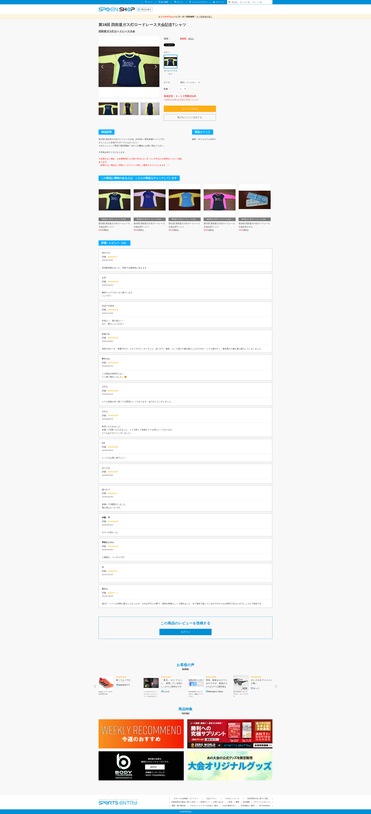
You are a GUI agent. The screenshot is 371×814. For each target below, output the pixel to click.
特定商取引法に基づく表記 (257, 798)
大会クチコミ (211, 798)
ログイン (180, 2)
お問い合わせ (218, 802)
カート (150, 2)
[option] (129, 66)
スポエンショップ (232, 798)
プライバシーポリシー (262, 802)
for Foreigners (264, 806)
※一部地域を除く (204, 16)
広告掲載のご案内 (248, 806)
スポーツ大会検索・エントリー (186, 798)
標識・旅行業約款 (179, 806)
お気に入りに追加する (190, 117)
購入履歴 (164, 2)
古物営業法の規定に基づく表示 (183, 802)
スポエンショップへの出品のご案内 (204, 806)
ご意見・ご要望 (233, 802)
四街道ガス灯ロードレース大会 (117, 31)
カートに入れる (190, 108)
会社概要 (246, 802)
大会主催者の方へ (229, 806)
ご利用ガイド (204, 802)
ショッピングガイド (200, 2)
